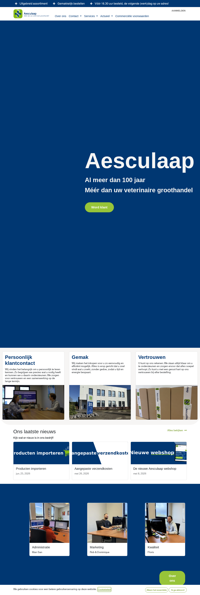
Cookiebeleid (104, 589)
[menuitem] (61, 16)
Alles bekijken (175, 430)
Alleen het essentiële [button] (157, 589)
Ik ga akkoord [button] (177, 589)
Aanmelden (178, 11)
